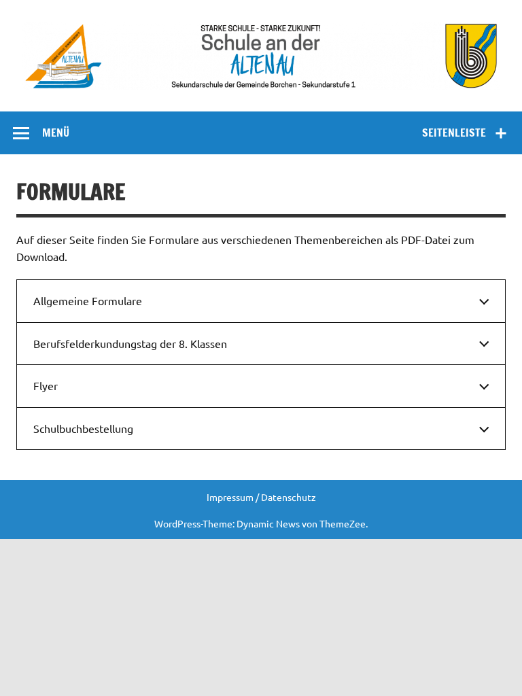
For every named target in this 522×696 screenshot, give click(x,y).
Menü (55, 132)
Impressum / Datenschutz (261, 497)
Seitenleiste (454, 132)
